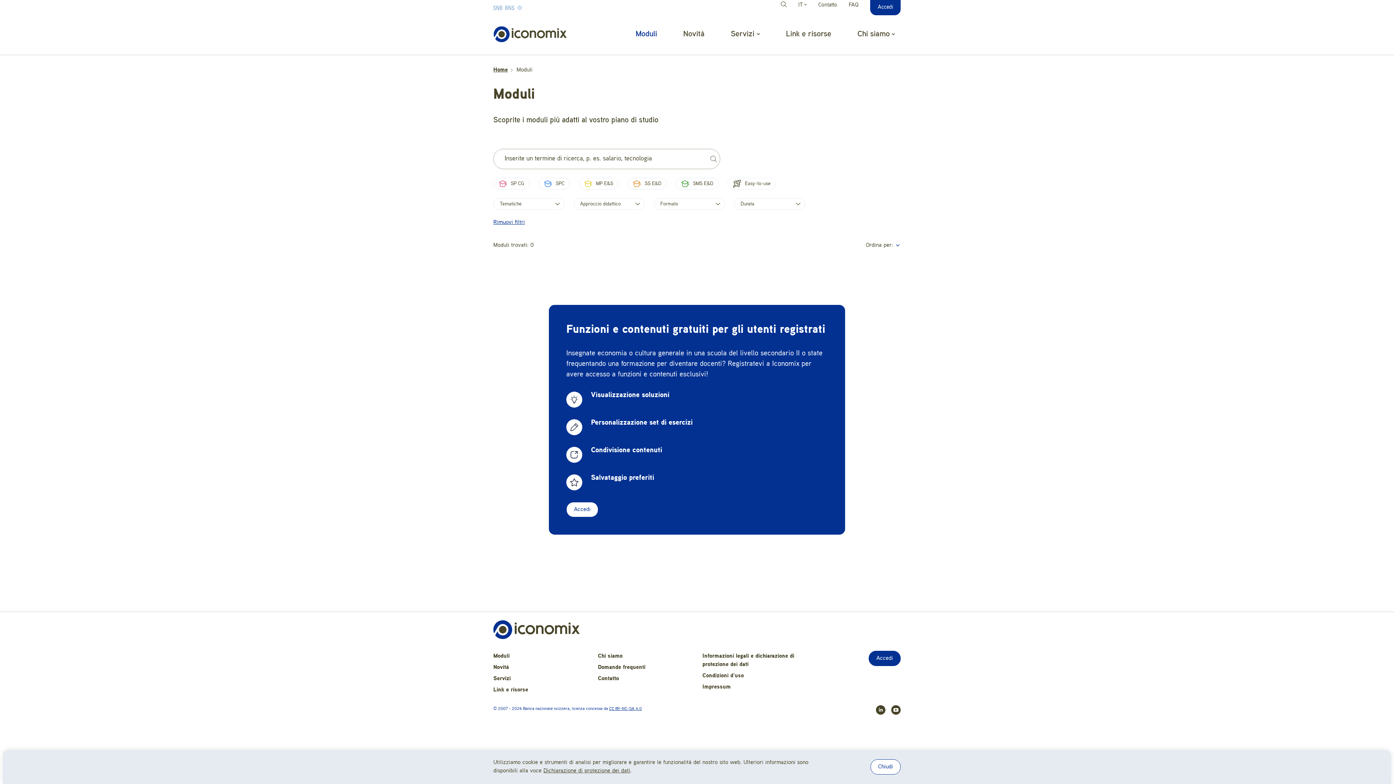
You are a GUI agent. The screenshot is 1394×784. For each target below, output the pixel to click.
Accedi (582, 510)
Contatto (827, 5)
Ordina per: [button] (880, 245)
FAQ (854, 5)
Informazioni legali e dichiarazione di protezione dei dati (748, 660)
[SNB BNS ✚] (529, 7)
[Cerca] (785, 5)
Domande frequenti (621, 667)
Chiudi (885, 767)
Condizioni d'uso (723, 676)
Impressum (716, 687)
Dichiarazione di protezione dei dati (586, 771)
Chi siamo (610, 656)
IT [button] (801, 5)
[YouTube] (893, 710)
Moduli (646, 34)
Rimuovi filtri (509, 222)
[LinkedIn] (877, 710)
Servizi (502, 679)
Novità (694, 34)
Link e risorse (808, 34)
